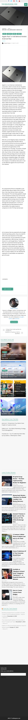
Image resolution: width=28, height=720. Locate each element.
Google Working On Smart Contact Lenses (12, 355)
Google (4, 352)
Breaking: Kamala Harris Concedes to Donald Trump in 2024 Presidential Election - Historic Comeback (13, 614)
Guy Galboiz (4, 413)
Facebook (17, 318)
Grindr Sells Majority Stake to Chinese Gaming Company (13, 392)
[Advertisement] (13, 55)
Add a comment (7, 289)
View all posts (14, 322)
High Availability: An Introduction (12, 411)
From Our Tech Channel (10, 608)
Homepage (4, 28)
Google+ (22, 317)
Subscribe (3, 677)
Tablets (19, 33)
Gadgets (9, 33)
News (14, 33)
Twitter (10, 318)
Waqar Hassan (7, 43)
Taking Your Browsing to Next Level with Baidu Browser (13, 373)
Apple (9, 28)
